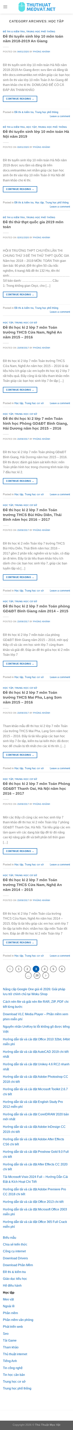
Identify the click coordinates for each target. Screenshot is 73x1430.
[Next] (45, 975)
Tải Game (10, 1340)
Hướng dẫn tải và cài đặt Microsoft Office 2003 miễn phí (35, 1212)
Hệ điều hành (12, 1285)
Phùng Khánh (41, 51)
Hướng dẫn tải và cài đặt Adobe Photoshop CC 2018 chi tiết (35, 1079)
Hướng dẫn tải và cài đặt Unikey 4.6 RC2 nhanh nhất (36, 1067)
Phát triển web (13, 1326)
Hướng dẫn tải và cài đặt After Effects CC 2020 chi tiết (35, 1167)
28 (37, 975)
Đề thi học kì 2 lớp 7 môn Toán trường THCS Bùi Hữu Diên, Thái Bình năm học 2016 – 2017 (32, 515)
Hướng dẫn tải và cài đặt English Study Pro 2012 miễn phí (33, 1104)
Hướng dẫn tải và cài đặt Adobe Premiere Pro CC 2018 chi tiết (34, 1192)
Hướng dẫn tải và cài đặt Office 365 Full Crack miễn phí (35, 1224)
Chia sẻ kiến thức (15, 1244)
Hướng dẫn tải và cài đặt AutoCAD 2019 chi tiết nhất (36, 1054)
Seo (6, 1333)
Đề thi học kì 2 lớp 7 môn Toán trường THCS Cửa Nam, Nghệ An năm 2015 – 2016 (32, 332)
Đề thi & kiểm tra (14, 31)
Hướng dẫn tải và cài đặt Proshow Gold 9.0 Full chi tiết (36, 1154)
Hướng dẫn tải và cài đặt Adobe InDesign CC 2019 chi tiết (34, 1129)
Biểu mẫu (9, 1237)
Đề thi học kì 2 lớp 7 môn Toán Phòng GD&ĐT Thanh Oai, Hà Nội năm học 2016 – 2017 (36, 788)
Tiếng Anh (10, 1361)
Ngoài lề (9, 1306)
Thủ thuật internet (15, 1354)
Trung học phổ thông (40, 31)
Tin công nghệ (13, 1368)
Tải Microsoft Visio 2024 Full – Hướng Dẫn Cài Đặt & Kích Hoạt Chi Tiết (35, 1179)
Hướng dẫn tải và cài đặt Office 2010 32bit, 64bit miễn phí (36, 1042)
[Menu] (5, 6)
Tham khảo (10, 1347)
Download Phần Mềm (18, 1265)
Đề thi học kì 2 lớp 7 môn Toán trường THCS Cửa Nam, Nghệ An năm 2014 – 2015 (32, 885)
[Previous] (10, 969)
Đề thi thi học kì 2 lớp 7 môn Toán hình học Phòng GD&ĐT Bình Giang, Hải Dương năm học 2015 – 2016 (35, 423)
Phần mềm (10, 1313)
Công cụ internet (14, 1251)
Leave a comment (60, 116)
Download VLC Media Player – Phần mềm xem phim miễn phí (35, 1016)
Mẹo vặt (8, 1299)
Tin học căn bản (14, 1374)
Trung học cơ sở (26, 322)
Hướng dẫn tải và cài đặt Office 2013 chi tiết (33, 1201)
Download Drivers (15, 1258)
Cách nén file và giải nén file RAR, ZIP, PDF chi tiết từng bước (36, 1004)
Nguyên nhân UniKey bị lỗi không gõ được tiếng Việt (36, 1029)
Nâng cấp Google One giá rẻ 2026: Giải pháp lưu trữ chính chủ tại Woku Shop (34, 992)
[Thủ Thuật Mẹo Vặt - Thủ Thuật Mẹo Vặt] (36, 7)
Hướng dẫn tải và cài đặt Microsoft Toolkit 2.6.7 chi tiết (35, 1092)
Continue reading (20, 98)
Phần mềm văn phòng (18, 1319)
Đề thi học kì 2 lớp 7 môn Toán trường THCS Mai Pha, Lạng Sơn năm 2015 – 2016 (32, 697)
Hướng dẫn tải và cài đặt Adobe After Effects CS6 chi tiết (33, 1142)
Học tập (31, 127)
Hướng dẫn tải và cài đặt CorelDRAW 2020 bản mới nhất (36, 1117)
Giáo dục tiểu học (15, 1278)
